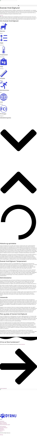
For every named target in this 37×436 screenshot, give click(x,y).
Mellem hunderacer (3, 423)
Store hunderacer (3, 422)
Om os (1, 431)
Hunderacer (2, 421)
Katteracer (2, 428)
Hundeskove (2, 429)
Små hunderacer (3, 426)
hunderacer (23, 344)
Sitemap (1, 434)
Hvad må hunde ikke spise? (5, 424)
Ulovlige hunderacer (3, 427)
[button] (18, 5)
